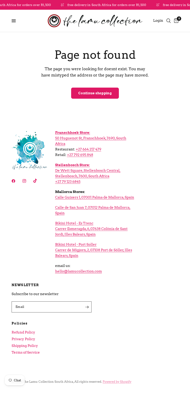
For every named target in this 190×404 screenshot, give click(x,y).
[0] (175, 21)
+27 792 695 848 (80, 155)
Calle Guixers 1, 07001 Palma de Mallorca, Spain (94, 197)
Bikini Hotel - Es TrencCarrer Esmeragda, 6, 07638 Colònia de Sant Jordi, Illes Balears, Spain (91, 228)
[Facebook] (17, 181)
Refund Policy (23, 332)
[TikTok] (38, 181)
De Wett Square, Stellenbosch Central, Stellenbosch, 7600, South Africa (87, 170)
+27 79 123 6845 (67, 182)
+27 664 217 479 (88, 149)
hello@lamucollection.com (78, 271)
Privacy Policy (23, 339)
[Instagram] (27, 181)
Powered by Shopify (117, 381)
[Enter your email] (87, 306)
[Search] (168, 21)
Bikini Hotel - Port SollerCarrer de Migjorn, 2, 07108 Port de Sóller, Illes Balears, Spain (93, 250)
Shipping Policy (25, 346)
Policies (20, 323)
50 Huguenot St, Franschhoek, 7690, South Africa (90, 138)
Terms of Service (26, 352)
